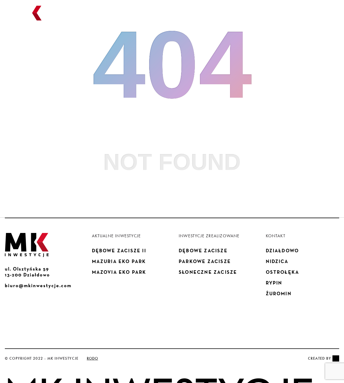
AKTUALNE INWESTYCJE (144, 16)
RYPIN (274, 283)
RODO (92, 358)
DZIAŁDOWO (282, 251)
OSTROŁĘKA (282, 272)
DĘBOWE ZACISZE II (119, 251)
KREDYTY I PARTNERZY (248, 16)
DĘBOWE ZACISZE (203, 251)
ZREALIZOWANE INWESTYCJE (196, 16)
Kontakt (280, 16)
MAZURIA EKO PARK (119, 261)
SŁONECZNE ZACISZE (208, 272)
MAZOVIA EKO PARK (119, 272)
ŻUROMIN (279, 294)
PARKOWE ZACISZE (205, 261)
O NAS (113, 16)
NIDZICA (277, 261)
